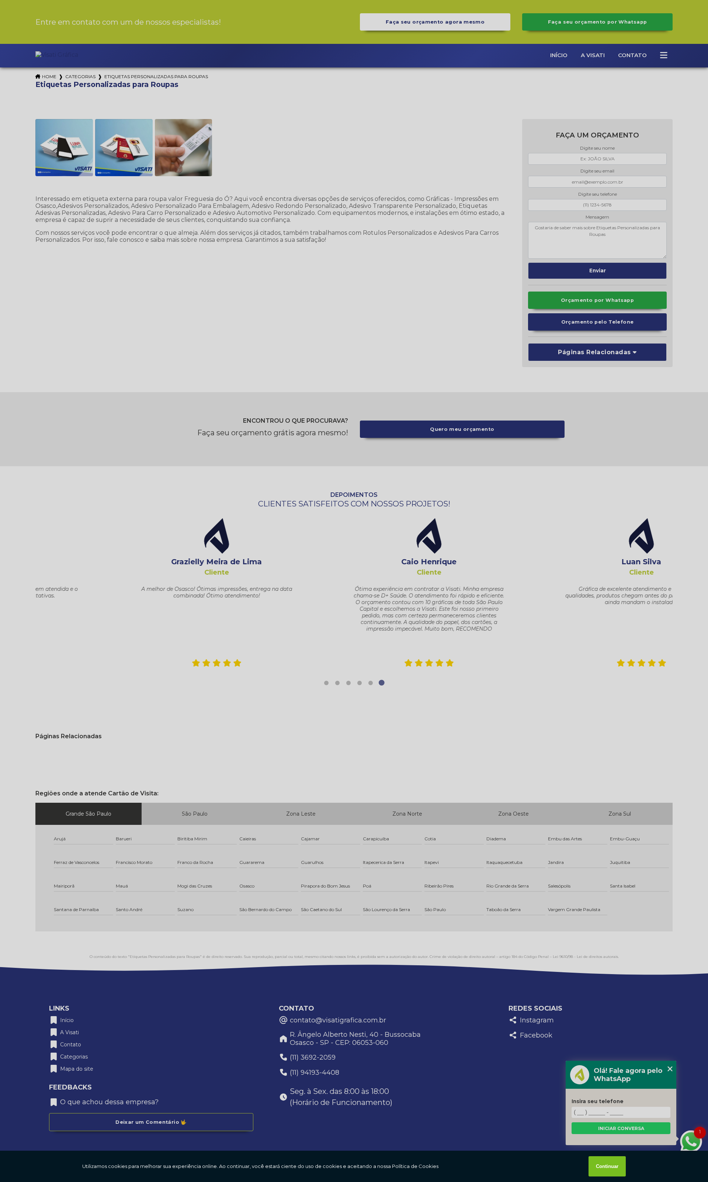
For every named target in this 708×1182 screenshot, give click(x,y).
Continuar (607, 1166)
